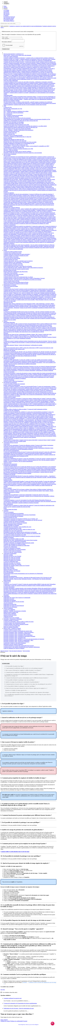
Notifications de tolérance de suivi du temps (14, 601)
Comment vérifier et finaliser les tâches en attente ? (15, 409)
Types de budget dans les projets (11, 275)
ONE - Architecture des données (11, 116)
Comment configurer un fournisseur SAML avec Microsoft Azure (35, 59)
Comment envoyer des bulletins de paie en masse (20, 374)
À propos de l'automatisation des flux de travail (15, 452)
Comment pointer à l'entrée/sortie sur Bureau (40, 162)
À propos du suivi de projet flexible (12, 258)
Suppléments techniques (25, 338)
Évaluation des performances (10, 465)
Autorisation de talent (33, 448)
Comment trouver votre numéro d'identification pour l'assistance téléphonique (22, 647)
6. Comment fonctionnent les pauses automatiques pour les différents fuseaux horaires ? (26, 678)
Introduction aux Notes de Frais (11, 334)
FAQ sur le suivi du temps (47, 166)
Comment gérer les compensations (38, 290)
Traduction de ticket (8, 616)
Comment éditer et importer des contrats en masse (44, 399)
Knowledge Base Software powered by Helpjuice (28, 1024)
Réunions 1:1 (7, 498)
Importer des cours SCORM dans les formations (15, 541)
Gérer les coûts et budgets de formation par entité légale (16, 545)
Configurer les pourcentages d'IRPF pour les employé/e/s (39, 76)
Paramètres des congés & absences (12, 207)
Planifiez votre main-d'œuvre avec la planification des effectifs (29, 331)
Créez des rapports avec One (34, 460)
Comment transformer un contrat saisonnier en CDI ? (19, 403)
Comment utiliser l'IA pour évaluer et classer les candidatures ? (20, 428)
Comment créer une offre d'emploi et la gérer (37, 417)
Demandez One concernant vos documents (14, 122)
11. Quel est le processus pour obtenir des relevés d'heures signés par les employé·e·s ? (25, 688)
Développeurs (48, 585)
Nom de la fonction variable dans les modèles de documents (22, 363)
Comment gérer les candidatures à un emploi (14, 432)
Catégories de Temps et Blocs (10, 182)
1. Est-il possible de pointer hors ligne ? (14, 666)
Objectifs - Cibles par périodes (11, 150)
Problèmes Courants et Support (49, 337)
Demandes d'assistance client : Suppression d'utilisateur (16, 641)
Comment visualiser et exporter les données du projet (16, 255)
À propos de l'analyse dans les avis (12, 466)
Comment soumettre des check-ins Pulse (20, 506)
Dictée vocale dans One (9, 134)
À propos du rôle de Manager (47, 387)
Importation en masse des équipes (31, 390)
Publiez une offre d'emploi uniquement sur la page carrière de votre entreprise (30, 436)
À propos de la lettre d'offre (32, 418)
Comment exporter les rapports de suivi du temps (33, 163)
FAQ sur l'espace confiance (23, 489)
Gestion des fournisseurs (24, 345)
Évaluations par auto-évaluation (23, 473)
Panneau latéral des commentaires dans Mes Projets (16, 271)
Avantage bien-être (21, 313)
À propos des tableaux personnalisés (28, 64)
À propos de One (8, 107)
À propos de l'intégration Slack (11, 561)
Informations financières (9, 322)
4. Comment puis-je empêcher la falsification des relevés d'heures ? (21, 672)
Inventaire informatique (9, 587)
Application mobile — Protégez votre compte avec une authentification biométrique (32, 99)
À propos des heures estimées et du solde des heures (24, 158)
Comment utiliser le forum (21, 417)
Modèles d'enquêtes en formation (11, 525)
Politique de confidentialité (16, 1021)
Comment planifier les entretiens (25, 426)
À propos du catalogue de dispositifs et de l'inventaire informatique (32, 592)
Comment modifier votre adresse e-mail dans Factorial (35, 88)
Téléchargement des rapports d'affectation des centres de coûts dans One (20, 127)
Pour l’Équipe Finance (36, 337)
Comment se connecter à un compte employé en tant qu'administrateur (25, 26)
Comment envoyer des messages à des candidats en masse (38, 432)
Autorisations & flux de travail (11, 442)
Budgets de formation (9, 537)
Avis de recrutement (8, 603)
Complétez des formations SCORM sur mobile (14, 544)
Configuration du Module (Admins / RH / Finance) (31, 334)
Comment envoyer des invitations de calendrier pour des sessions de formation (22, 536)
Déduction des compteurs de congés (12, 245)
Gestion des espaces (8, 438)
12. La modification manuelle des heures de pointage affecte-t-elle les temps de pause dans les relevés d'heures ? (27, 695)
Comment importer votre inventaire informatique (26, 588)
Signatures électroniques (9, 365)
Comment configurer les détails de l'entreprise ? (15, 57)
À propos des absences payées (24, 234)
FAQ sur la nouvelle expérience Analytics (17, 460)
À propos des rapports (40, 458)
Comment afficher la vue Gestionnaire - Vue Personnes (16, 262)
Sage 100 (48, 306)
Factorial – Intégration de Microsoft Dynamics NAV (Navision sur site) (35, 577)
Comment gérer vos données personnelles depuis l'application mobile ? (20, 96)
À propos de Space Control (44, 440)
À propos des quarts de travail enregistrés (44, 203)
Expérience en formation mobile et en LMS (14, 538)
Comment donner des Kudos (10, 509)
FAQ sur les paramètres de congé (11, 214)
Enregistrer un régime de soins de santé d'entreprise (38, 313)
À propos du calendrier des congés (40, 232)
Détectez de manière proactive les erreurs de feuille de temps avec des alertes (32, 178)
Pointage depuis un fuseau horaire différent (34, 186)
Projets (5, 250)
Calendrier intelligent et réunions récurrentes (28, 502)
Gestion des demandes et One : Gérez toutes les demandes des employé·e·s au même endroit (25, 126)
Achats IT (20, 584)
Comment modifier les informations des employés (24, 74)
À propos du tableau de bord (10, 82)
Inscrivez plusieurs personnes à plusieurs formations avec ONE (18, 148)
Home (5, 6)
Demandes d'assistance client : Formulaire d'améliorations (17, 633)
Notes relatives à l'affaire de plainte (38, 489)
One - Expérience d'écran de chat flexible (13, 115)
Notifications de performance (10, 607)
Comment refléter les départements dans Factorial (27, 391)
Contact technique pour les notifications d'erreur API (20, 79)
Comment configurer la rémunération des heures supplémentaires (37, 170)
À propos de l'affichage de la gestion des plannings (40, 194)
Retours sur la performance (10, 473)
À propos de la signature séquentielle (26, 370)
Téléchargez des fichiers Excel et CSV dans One (15, 140)
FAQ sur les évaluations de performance (33, 468)
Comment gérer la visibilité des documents (44, 375)
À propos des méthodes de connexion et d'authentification (38, 60)
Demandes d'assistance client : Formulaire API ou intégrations (18, 635)
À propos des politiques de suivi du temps (22, 159)
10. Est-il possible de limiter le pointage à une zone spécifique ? (20, 686)
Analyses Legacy (8, 462)
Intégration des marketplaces (10, 576)
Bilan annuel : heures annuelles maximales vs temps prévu (28, 168)
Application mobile (8, 95)
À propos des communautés (25, 494)
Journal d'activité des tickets (10, 615)
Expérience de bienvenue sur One (11, 131)
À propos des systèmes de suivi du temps (31, 166)
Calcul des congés (22, 216)
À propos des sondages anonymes (48, 484)
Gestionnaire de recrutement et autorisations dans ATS (24, 414)
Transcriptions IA (15, 501)
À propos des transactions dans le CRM (13, 347)
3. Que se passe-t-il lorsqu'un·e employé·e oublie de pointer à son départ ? (22, 670)
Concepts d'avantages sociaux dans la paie (19, 318)
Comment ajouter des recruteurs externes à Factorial (27, 416)
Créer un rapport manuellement (25, 461)
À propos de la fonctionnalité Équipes (28, 386)
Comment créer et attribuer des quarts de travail (33, 195)
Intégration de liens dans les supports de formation (15, 522)
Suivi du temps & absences (10, 154)
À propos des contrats (27, 398)
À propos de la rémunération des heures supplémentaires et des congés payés (36, 182)
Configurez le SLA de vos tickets (11, 617)
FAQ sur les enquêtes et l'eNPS (27, 485)
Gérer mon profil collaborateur (11, 80)
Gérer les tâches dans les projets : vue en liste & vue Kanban (18, 266)
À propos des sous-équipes (14, 395)
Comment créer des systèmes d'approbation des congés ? (33, 228)
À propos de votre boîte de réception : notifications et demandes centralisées (35, 82)
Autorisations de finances (27, 449)
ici (12, 711)
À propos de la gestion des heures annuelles (14, 401)
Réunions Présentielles (39, 500)
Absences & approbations (10, 224)
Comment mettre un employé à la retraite (18, 92)
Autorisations (7, 444)
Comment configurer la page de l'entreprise (46, 63)
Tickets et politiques (8, 608)
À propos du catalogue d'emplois (11, 386)
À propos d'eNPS (26, 482)
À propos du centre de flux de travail (34, 452)
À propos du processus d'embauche (23, 413)
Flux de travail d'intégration (17, 453)
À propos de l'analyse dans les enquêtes (33, 481)
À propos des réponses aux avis (27, 466)
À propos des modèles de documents (38, 359)
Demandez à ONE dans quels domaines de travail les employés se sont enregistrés (23, 152)
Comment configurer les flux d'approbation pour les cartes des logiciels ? (31, 341)
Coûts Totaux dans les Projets (10, 273)
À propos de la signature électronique (21, 367)
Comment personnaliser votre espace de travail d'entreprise (22, 63)
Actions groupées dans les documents (12, 377)
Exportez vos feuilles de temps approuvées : (16, 690)
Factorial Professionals (44, 294)
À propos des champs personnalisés (12, 64)
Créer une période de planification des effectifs (33, 351)
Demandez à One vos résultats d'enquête (13, 135)
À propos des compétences (28, 476)
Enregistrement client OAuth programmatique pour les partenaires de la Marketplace (23, 573)
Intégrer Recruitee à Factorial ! (11, 569)
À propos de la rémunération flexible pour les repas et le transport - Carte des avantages (24, 311)
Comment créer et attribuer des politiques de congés (36, 208)
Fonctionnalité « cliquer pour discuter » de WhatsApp (28, 420)
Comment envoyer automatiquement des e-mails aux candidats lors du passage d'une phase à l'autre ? (27, 429)
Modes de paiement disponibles (11, 627)
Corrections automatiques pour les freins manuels (15, 180)
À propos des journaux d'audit (32, 61)
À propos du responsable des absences (38, 227)
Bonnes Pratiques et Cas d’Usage (11, 338)
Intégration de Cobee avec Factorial (12, 557)
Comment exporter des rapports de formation (14, 521)
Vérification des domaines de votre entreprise (36, 78)
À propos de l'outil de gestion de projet (13, 251)
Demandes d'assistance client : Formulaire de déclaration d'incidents (19, 636)
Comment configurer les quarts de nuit (12, 170)
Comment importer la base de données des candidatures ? (34, 425)
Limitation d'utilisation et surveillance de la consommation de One (19, 143)
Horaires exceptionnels (47, 168)
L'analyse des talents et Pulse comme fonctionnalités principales (41, 469)
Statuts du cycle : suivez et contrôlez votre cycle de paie (26, 293)
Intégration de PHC (30, 303)
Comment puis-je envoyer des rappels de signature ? (29, 369)
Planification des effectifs (9, 350)
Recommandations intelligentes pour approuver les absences (22, 236)
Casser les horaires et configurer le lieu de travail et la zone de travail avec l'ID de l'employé (30, 189)
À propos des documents (9, 373)
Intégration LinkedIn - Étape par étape (12, 578)
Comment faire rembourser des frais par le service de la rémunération (28, 291)
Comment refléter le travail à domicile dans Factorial (39, 180)
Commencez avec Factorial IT (11, 584)
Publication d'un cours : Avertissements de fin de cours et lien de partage (20, 540)
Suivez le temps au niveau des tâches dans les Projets (16, 282)
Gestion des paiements (9, 345)
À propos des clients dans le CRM (30, 347)
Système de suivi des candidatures (11, 410)
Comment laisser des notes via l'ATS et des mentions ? (42, 422)
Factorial (25, 1021)
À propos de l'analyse (13, 461)
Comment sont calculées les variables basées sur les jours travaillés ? (19, 299)
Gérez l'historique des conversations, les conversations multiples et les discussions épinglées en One (27, 119)
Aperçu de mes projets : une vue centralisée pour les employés (18, 261)
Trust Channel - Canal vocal (14, 490)
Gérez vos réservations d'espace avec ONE (14, 123)
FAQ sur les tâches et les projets (11, 257)
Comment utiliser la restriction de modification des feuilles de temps (36, 171)
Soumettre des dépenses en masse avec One (14, 139)
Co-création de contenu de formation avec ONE (15, 534)
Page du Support (4, 650)
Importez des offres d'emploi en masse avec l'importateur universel (28, 434)
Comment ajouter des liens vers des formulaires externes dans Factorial (29, 104)
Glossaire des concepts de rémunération (28, 297)
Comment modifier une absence (34, 239)
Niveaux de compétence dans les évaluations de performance (18, 470)
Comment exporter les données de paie (28, 289)
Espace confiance (8, 488)
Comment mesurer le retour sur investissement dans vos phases (18, 277)
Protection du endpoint (26, 585)
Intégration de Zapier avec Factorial (12, 562)
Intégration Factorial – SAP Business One (31, 578)
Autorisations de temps (22, 448)
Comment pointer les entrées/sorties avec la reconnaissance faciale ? (28, 164)
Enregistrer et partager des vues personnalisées (14, 78)
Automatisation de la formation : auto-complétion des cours (17, 526)
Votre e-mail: (5, 37)
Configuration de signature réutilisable (44, 370)
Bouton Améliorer (8, 138)
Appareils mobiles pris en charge (20, 98)
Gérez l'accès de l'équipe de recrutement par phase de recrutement (37, 436)
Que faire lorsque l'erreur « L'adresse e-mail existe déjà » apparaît (19, 102)
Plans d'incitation (40, 299)
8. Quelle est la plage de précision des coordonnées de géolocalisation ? (21, 682)
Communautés (7, 493)
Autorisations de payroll (15, 449)
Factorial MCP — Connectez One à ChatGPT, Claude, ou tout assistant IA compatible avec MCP (26, 146)
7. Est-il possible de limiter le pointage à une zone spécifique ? (19, 680)
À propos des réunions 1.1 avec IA (12, 500)
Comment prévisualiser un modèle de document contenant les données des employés (28, 360)
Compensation (7, 287)
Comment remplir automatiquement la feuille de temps (16, 167)
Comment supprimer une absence (18, 239)
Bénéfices (6, 310)
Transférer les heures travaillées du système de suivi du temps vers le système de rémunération (30, 295)
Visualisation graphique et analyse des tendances (15, 326)
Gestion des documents (9, 371)
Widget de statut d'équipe (41, 172)
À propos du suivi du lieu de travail (40, 159)
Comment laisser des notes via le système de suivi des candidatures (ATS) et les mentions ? (25, 424)
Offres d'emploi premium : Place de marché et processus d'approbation (29, 432)
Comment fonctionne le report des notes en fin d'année (32, 219)
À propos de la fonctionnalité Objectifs (13, 476)
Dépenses (6, 333)
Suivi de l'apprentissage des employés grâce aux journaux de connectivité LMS (22, 533)
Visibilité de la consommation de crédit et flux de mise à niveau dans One (21, 120)
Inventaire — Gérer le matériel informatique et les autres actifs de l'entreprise (29, 593)
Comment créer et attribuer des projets (12, 253)
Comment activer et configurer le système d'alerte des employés (18, 505)
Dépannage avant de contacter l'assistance (13, 644)
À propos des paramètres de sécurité (45, 68)
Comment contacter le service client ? (12, 629)
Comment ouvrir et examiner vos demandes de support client (18, 631)
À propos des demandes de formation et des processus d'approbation (19, 514)
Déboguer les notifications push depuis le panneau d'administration (34, 75)
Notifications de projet (9, 599)
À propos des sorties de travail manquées (42, 174)
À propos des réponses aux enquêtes (39, 482)
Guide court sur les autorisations (11, 445)
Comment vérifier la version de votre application (39, 98)
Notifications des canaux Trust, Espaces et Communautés (17, 597)
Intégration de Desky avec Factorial (12, 570)
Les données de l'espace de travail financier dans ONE (16, 124)
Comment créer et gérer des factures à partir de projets (16, 269)
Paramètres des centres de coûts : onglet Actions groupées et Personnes (24, 327)
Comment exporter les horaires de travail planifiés (21, 198)
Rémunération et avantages (10, 285)
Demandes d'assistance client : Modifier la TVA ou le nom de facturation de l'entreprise (24, 639)
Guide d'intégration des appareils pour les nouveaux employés (23, 589)
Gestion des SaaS (45, 584)
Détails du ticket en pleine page (11, 612)
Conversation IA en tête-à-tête (27, 500)
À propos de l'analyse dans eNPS (14, 482)
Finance (5, 321)
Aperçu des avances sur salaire (11, 286)
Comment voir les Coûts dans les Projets (13, 263)
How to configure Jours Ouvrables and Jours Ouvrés (31, 214)
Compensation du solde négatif (11, 183)
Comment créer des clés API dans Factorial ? (14, 61)
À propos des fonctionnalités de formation (13, 516)
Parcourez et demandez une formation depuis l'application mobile (19, 542)
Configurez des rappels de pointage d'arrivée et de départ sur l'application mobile (22, 176)
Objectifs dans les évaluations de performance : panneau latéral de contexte (35, 472)
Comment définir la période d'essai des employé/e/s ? (37, 389)
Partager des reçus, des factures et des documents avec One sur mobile (20, 142)
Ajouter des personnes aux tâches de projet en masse (16, 283)
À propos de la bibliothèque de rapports (13, 458)
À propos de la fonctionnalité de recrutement (36, 412)
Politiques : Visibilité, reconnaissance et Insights (15, 611)
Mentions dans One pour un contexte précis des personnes (17, 118)
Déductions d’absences (9, 243)
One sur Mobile (7, 110)
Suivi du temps (7, 155)
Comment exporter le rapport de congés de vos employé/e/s (17, 226)
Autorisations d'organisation (10, 448)
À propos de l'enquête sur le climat (12, 485)
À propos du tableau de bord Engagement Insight (28, 484)
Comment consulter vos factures (11, 620)
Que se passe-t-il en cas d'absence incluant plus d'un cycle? (25, 211)
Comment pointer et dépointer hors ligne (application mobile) (30, 187)
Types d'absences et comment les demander (17, 241)
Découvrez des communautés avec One (13, 108)
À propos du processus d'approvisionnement (35, 342)
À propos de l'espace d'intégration (16, 421)
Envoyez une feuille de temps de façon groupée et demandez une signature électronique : (27, 692)
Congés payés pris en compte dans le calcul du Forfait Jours (32, 183)
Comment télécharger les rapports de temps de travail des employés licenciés (24, 184)
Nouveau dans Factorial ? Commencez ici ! (14, 53)
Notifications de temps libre (10, 604)
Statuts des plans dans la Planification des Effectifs (24, 355)
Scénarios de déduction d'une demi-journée (39, 247)
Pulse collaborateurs (8, 504)
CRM (5, 346)
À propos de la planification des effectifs (13, 351)
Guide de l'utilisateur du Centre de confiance (14, 648)
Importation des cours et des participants (13, 530)
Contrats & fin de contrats (10, 397)
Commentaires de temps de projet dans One (14, 147)
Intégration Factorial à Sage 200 (21, 305)
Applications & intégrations (10, 553)
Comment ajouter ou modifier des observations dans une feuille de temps (20, 175)
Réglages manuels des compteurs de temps (30, 218)
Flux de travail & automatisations (11, 450)
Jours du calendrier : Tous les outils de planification (33, 245)
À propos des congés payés (38, 226)
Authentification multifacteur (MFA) (12, 71)
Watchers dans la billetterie (10, 613)
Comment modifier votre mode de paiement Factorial (16, 624)
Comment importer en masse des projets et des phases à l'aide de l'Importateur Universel (24, 278)
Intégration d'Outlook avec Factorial (12, 560)
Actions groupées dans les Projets (11, 281)
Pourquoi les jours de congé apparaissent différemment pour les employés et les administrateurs (32, 242)
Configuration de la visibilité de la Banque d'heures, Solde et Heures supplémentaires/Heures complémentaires (29, 188)
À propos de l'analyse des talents (18, 469)
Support (5, 7)
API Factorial (7, 574)
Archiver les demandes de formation (12, 548)
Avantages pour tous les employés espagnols (40, 318)
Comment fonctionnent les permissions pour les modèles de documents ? (26, 362)
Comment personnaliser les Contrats (24, 399)
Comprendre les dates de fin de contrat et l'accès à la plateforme (30, 402)
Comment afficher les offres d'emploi (32, 421)
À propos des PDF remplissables (11, 359)
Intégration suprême (8, 554)
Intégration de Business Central (11, 577)
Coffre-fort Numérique (9, 379)
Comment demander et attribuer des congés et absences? (27, 230)
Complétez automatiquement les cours (12, 528)
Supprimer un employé (19, 405)
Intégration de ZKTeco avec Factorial (12, 556)
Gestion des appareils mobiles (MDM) (32, 584)
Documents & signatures (9, 357)
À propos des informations (28, 458)
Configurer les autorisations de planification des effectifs (23, 354)
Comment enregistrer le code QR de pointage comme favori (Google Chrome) (30, 172)
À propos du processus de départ (31, 453)
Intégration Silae (7, 303)
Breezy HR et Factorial (9, 568)
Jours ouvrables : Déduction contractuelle (26, 246)
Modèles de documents (9, 358)
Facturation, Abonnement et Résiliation (13, 619)
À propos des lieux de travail (44, 64)
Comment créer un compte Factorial (34, 57)
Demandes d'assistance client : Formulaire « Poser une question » (19, 632)
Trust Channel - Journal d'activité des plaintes (31, 490)
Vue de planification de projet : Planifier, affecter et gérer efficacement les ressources (23, 267)
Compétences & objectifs (9, 474)
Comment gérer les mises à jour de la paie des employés (17, 290)
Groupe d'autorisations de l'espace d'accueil (32, 446)
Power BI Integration (8, 572)
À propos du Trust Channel (10, 489)
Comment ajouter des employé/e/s (18, 67)
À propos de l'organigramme (44, 386)
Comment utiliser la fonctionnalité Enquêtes (14, 481)
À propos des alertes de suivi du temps (38, 167)
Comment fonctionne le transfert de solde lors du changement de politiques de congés (29, 223)
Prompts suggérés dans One (10, 132)
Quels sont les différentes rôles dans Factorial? (29, 387)
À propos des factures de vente (46, 347)
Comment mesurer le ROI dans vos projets (13, 274)
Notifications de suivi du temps (45, 175)
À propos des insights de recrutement (44, 428)
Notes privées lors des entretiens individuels (30, 501)
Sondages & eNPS (8, 480)
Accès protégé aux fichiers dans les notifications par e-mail (35, 377)
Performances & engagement (10, 464)
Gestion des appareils (16, 585)
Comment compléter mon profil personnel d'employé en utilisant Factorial (21, 83)
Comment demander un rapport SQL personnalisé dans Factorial (19, 645)
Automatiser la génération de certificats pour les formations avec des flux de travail (23, 520)
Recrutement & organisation (10, 382)
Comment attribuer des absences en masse (30, 235)
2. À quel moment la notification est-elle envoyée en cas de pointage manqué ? (23, 668)
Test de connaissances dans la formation (13, 524)
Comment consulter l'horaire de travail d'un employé (34, 90)
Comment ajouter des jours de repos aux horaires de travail (31, 196)
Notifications (7, 596)
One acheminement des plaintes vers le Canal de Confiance (17, 151)
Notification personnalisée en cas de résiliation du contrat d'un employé (26, 454)
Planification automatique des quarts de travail (14, 204)
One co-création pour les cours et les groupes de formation (17, 128)
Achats (5, 339)
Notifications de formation (10, 600)
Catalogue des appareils (29, 591)
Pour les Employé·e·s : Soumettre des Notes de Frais (31, 335)
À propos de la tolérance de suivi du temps (17, 160)
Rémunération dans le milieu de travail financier (40, 325)
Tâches (5, 407)
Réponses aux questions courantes (12, 100)
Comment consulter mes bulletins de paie (42, 374)
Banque (16, 345)
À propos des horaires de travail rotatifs (27, 199)
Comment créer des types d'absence (20, 227)
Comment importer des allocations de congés (36, 216)
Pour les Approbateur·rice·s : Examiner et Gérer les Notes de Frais (26, 336)
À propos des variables (24, 359)
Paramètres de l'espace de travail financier (26, 329)
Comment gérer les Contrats (38, 398)
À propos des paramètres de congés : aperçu (14, 208)
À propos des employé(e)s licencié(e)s (12, 398)
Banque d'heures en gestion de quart (33, 204)
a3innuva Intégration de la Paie (19, 303)
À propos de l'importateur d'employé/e (42, 79)
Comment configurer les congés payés (29, 212)
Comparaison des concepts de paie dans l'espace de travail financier (23, 330)
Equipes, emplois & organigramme (12, 385)
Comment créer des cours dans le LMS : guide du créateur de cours (19, 529)
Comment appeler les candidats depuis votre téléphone (41, 430)
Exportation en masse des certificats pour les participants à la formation (20, 532)
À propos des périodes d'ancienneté (46, 212)
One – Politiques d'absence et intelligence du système (16, 111)
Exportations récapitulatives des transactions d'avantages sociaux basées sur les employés (27, 316)
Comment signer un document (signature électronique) (16, 366)
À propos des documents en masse (23, 373)
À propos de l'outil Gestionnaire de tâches (37, 409)
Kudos (5, 508)
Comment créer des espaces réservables (28, 440)
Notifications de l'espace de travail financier (14, 605)
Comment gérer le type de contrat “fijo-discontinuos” (36, 401)
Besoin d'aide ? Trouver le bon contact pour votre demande (17, 55)
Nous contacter (4, 1019)
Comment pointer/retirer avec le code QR (20, 162)
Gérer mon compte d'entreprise (11, 56)
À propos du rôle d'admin (41, 445)
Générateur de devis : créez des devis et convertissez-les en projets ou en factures (22, 279)
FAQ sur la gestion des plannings (41, 198)
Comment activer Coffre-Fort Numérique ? (14, 381)
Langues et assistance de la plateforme (43, 102)
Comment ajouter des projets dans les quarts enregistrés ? (17, 254)
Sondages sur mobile (40, 485)
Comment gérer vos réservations (11, 440)
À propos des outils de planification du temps (24, 203)
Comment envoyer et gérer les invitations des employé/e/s (17, 103)
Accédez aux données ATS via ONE (42, 433)
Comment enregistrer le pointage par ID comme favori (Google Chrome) (28, 173)
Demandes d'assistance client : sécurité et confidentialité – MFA (18, 640)
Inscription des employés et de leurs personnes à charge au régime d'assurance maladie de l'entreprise (29, 315)
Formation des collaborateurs (10, 546)
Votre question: (5, 38)
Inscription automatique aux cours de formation (15, 549)
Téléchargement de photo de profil (18, 91)
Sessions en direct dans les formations (12, 550)
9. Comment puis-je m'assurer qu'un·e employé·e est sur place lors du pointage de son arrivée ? (28, 684)
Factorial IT (6, 583)
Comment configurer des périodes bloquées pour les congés (17, 232)
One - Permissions (8, 114)
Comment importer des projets (11, 259)
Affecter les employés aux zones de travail (32, 393)
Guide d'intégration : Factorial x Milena (45, 303)
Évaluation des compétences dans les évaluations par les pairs (22, 477)
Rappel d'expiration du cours (10, 517)
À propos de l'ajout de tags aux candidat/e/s (19, 422)
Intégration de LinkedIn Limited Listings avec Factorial (16, 565)
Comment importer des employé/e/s (29, 72)
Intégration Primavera (9, 305)
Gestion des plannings (9, 192)
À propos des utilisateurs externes (27, 445)
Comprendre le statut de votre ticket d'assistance (15, 643)
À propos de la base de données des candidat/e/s (15, 412)
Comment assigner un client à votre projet (13, 265)
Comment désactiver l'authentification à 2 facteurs (32, 71)
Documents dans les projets (10, 270)
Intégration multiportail (22, 430)
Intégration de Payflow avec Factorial (12, 564)
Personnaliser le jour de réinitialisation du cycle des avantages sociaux (24, 314)
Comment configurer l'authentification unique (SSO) (24, 68)
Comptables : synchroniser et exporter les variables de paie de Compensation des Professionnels (30, 297)
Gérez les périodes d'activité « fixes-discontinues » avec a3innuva (30, 306)
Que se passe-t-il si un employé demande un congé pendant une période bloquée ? (33, 231)
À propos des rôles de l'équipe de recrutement (14, 383)
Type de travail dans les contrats (16, 406)
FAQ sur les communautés (18, 496)
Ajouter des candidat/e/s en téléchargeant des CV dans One (17, 136)
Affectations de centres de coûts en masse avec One (16, 144)
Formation (6, 510)
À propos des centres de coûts (11, 323)
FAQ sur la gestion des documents (26, 375)
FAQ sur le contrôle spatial (19, 441)
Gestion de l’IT (7, 581)
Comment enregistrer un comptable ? (30, 294)
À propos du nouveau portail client (12, 625)
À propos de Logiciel (9, 341)
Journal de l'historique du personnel (21, 325)
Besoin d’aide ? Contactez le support (12, 628)
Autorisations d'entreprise (44, 448)
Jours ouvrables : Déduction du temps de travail (17, 247)
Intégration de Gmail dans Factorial (12, 558)
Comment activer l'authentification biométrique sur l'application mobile (33, 86)
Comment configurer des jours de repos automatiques (16, 194)
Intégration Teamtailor (9, 566)
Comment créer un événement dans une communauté (37, 496)
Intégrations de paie (8, 302)
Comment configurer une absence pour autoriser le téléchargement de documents (25, 220)
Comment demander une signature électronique (41, 367)
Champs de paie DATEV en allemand (28, 307)
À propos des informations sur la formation (14, 513)
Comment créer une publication (11, 494)
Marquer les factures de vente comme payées (14, 349)
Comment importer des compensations (46, 289)
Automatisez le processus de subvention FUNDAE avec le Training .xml (21, 518)
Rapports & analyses (8, 457)
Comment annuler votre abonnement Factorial (14, 623)
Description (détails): (7, 41)
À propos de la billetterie (9, 609)
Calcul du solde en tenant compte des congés (44, 179)
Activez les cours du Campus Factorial (13, 552)
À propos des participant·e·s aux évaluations (45, 466)
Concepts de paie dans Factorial (11, 289)
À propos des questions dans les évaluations (14, 468)
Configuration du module (36, 345)
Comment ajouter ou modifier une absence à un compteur (37, 238)
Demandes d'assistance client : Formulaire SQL (15, 637)
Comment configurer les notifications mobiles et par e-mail (22, 84)
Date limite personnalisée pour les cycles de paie (42, 298)
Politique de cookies (5, 1021)
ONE (5, 106)
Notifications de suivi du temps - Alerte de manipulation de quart (19, 179)
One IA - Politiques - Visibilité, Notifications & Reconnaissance (18, 130)
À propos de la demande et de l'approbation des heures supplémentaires (20, 156)
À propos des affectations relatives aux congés (27, 215)
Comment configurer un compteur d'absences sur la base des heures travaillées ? (28, 209)
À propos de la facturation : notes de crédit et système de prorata (18, 621)
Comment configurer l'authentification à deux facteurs (39, 70)
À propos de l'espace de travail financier (27, 323)
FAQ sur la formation (9, 512)
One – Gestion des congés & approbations (13, 112)
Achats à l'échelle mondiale (38, 585)
